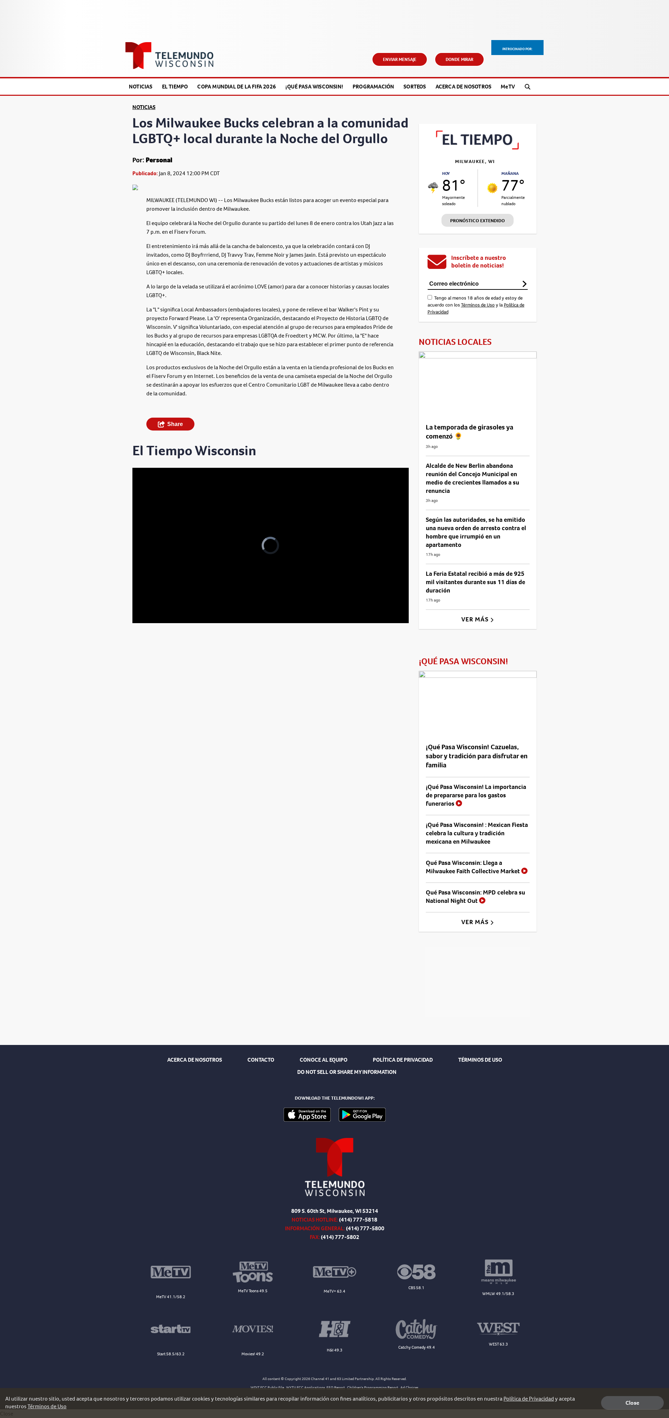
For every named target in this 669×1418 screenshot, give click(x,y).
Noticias (141, 86)
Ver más (475, 619)
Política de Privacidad (528, 1398)
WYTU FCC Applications (305, 1387)
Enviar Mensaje (399, 59)
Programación (373, 86)
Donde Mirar (459, 59)
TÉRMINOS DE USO (480, 1059)
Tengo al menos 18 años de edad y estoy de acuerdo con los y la (476, 305)
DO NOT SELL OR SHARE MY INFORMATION (347, 1072)
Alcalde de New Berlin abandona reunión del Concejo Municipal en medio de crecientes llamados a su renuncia (472, 478)
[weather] (433, 188)
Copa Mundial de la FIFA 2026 (236, 86)
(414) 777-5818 (358, 1219)
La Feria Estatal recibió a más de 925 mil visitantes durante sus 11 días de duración (475, 582)
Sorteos (414, 86)
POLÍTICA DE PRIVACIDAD (403, 1059)
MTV (508, 86)
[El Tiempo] (477, 147)
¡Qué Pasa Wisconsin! (314, 86)
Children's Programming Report (372, 1387)
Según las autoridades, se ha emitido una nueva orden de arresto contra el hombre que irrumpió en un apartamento (476, 532)
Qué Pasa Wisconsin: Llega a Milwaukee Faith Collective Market (473, 867)
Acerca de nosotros (464, 86)
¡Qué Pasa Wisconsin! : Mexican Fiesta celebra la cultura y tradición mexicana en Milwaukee (477, 833)
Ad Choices (409, 1387)
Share (175, 424)
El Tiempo (175, 86)
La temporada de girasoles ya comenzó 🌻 (469, 432)
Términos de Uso (478, 305)
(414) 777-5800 (365, 1228)
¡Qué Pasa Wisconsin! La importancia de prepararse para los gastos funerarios (476, 795)
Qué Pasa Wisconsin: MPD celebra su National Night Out (475, 896)
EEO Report (335, 1387)
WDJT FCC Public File (267, 1387)
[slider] (157, 593)
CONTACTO (260, 1059)
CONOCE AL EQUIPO (323, 1059)
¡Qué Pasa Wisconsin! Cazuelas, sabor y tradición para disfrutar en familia (477, 756)
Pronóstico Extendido (477, 220)
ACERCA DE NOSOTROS (194, 1059)
